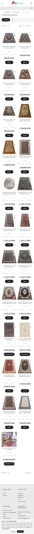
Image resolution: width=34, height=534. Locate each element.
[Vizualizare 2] (22, 26)
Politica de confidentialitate (9, 512)
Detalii (9, 62)
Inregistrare (20, 495)
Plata (4, 514)
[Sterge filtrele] (12, 19)
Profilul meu (21, 497)
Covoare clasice (15, 12)
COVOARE (6, 12)
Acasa (4, 493)
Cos (19, 499)
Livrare (4, 516)
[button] (14, 32)
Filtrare (6, 19)
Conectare (20, 493)
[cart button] (31, 3)
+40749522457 (22, 516)
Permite (20, 531)
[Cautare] (31, 8)
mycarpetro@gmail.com (24, 518)
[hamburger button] (2, 3)
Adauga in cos (9, 354)
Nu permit (13, 531)
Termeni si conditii (7, 510)
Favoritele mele (21, 501)
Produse (5, 495)
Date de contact (6, 518)
